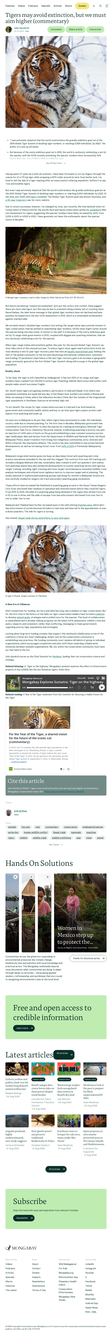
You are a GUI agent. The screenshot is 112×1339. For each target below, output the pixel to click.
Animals (12, 827)
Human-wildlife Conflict (36, 832)
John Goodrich (21, 28)
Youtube (89, 1273)
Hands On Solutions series (86, 958)
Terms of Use (39, 1290)
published (95, 210)
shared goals (23, 617)
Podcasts (33, 6)
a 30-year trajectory (15, 200)
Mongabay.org (66, 1273)
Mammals (76, 832)
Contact (36, 1268)
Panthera (56, 656)
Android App (91, 1303)
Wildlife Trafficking (61, 838)
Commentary (51, 827)
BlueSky (89, 1294)
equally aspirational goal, (80, 351)
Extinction (13, 832)
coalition (100, 614)
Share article (75, 29)
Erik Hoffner (20, 811)
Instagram (90, 1268)
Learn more (22, 1028)
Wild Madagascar (68, 1264)
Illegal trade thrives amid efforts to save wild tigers (44, 518)
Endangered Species (93, 827)
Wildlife (23, 838)
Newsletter (22, 1218)
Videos (21, 6)
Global (100, 838)
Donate (82, 6)
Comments (56, 29)
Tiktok (88, 1286)
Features (10, 6)
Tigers (11, 838)
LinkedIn (89, 1264)
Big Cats (26, 827)
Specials (45, 6)
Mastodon (90, 1299)
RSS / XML (91, 1312)
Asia (27, 31)
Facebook (90, 1281)
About (35, 1264)
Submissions (38, 1286)
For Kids (63, 1268)
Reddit (88, 1290)
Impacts (36, 1277)
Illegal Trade (59, 832)
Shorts (68, 6)
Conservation (70, 827)
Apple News (91, 1307)
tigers (33, 197)
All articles (62, 1053)
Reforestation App (68, 1277)
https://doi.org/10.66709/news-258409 (64, 791)
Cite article (95, 29)
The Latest (11, 1290)
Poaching (91, 832)
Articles (58, 6)
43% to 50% (67, 446)
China (89, 838)
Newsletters (38, 1281)
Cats (37, 827)
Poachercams (84, 505)
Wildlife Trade (39, 838)
